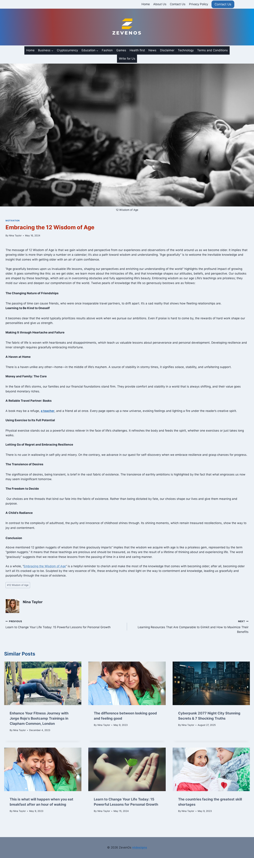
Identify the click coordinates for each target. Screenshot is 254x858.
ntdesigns (139, 847)
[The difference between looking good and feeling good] (127, 683)
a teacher (47, 411)
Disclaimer (167, 50)
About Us (159, 4)
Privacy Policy (198, 4)
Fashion (107, 50)
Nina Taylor (15, 235)
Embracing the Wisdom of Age (45, 566)
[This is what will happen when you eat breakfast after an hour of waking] (42, 769)
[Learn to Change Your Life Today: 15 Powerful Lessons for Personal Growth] (127, 769)
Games (121, 50)
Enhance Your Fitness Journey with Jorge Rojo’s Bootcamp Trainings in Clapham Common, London (39, 718)
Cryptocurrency (67, 50)
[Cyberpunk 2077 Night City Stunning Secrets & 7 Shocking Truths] (211, 683)
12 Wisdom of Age (18, 585)
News (152, 50)
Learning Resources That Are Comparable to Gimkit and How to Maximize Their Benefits (193, 627)
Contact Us (177, 4)
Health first (137, 50)
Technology (186, 50)
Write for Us (127, 58)
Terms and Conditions (212, 50)
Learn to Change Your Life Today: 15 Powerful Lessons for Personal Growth (58, 624)
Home (146, 4)
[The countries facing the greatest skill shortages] (211, 769)
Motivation (13, 220)
